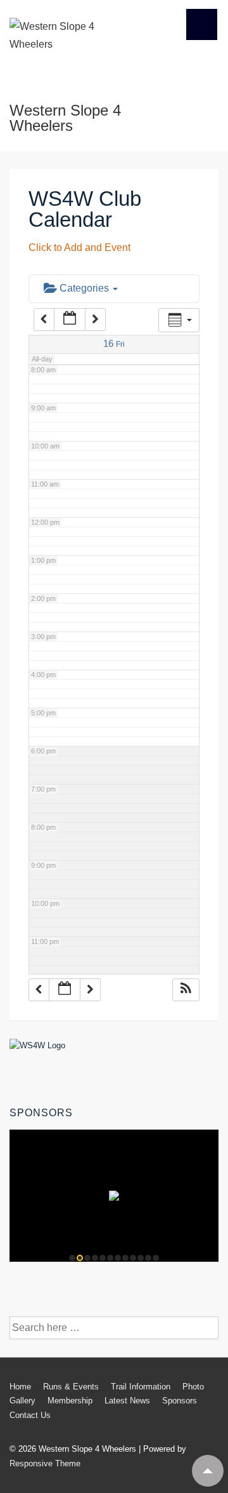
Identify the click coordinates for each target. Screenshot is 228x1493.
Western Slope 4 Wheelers (65, 118)
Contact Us (30, 1415)
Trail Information (140, 1386)
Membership (70, 1400)
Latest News (127, 1400)
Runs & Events (71, 1386)
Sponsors (179, 1400)
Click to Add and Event (79, 247)
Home (20, 1386)
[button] (185, 990)
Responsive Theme (45, 1463)
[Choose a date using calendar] (70, 319)
